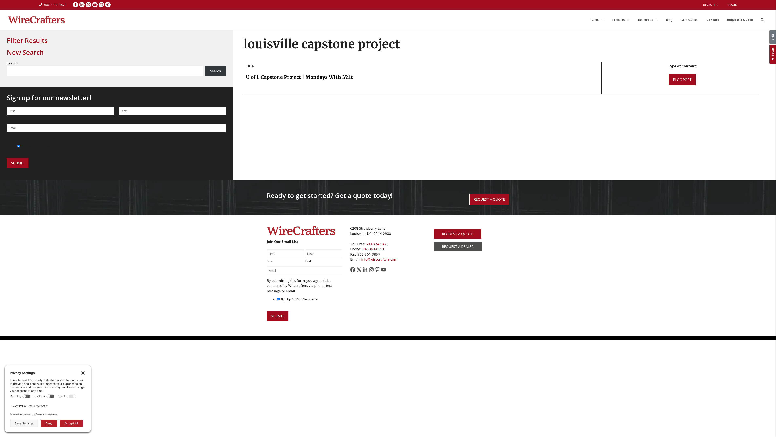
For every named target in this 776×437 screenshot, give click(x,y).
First (10, 118)
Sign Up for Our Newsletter (40, 146)
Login (732, 5)
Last (122, 118)
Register (710, 5)
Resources (645, 20)
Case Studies (689, 20)
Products (618, 20)
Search (12, 63)
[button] (762, 20)
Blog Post (682, 79)
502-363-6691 (373, 249)
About (595, 20)
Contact (712, 20)
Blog (669, 20)
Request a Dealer (458, 246)
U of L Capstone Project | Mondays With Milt (300, 77)
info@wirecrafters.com (379, 259)
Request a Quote (740, 20)
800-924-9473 (377, 244)
